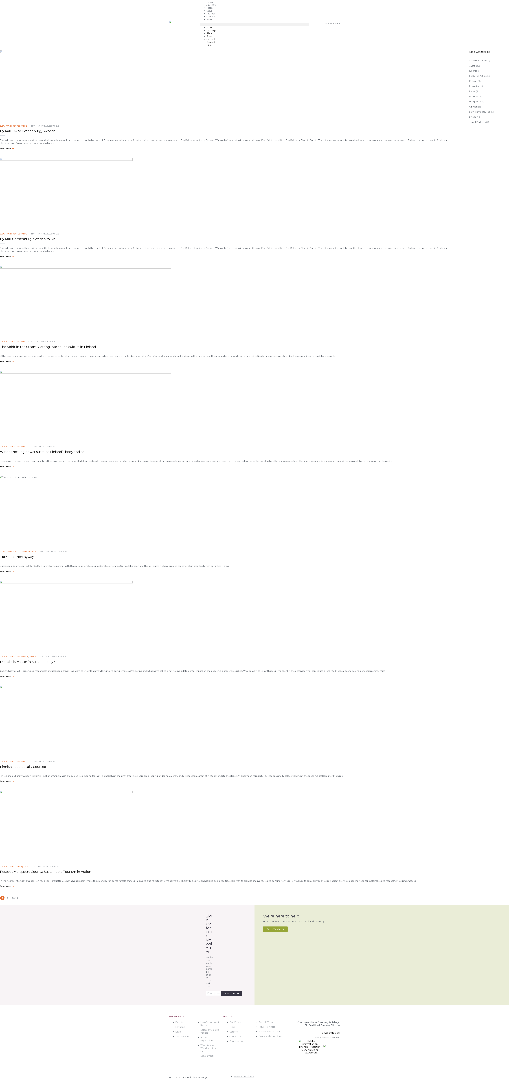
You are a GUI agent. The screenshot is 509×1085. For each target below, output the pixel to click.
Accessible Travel (478, 60)
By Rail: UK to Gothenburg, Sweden (27, 131)
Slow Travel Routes (10, 126)
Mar (33, 126)
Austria (473, 66)
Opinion (32, 657)
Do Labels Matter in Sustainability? (27, 662)
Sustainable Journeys (48, 126)
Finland (21, 342)
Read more (5, 148)
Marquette (22, 867)
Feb (29, 447)
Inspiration (22, 657)
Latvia (472, 91)
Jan (41, 552)
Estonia (473, 71)
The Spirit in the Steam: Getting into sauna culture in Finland (48, 347)
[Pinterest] (337, 1077)
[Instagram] (331, 1077)
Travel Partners (29, 552)
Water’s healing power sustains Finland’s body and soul (43, 452)
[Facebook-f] (324, 1077)
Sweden (24, 126)
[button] (254, 24)
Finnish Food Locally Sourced (23, 767)
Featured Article (8, 342)
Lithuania (474, 96)
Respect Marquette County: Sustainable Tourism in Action (45, 872)
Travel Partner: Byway (17, 557)
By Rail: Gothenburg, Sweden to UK (27, 239)
